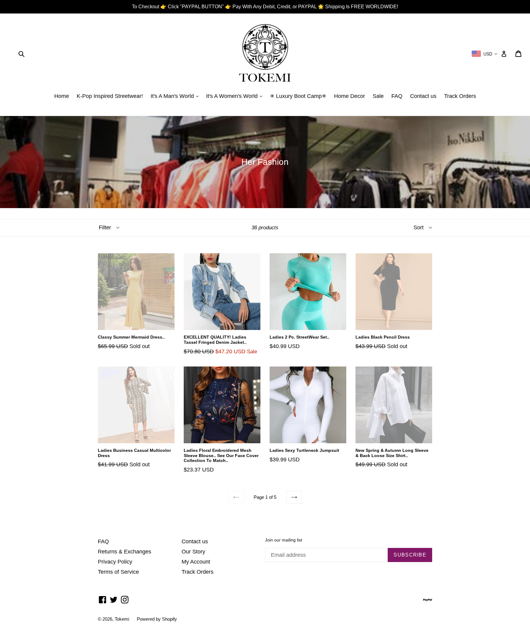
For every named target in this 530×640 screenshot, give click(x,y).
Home (61, 96)
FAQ (396, 96)
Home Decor (349, 96)
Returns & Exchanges (124, 552)
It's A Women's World (232, 96)
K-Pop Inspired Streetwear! (110, 96)
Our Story (193, 552)
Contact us (423, 96)
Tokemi (122, 619)
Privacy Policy (115, 562)
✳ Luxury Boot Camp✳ (298, 96)
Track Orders (460, 96)
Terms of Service (118, 572)
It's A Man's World (173, 96)
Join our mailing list (283, 539)
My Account (196, 562)
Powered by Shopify (157, 619)
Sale (378, 96)
